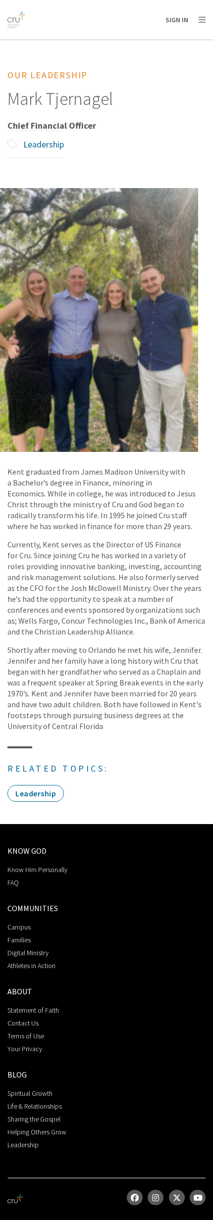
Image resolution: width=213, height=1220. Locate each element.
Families (19, 939)
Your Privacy (24, 1048)
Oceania (86, 44)
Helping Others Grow (36, 1131)
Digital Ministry (28, 952)
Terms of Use (25, 1035)
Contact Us (23, 1023)
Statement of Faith (33, 1010)
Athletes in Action (31, 965)
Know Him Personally (37, 869)
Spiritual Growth (30, 1093)
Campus (19, 927)
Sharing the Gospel (33, 1119)
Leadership (43, 144)
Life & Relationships (34, 1106)
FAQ (13, 882)
